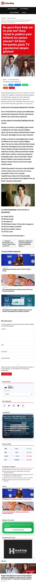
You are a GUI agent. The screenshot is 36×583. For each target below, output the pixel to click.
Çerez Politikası (14, 12)
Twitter (11, 85)
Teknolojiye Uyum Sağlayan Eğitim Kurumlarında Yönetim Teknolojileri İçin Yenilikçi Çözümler (18, 475)
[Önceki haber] (27, 417)
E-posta (4, 351)
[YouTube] (18, 406)
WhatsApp (25, 85)
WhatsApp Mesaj (18, 530)
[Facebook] (4, 406)
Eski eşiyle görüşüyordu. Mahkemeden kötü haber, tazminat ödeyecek (17, 472)
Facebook (17, 85)
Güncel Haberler (12, 8)
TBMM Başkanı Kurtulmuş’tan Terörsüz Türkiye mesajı (17, 469)
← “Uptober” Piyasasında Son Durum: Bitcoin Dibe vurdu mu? (8, 243)
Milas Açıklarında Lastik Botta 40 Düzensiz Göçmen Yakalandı (17, 480)
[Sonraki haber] (30, 417)
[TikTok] (23, 406)
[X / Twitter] (9, 406)
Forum (24, 12)
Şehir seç (7, 390)
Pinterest (12, 87)
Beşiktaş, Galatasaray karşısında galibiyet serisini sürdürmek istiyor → (26, 243)
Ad (2, 345)
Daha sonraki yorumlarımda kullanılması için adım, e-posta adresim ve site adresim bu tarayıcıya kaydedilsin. (18, 368)
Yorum (3, 329)
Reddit (5, 87)
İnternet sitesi (5, 358)
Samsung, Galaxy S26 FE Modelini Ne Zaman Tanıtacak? (18, 477)
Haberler (3, 18)
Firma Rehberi (24, 8)
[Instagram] (14, 406)
